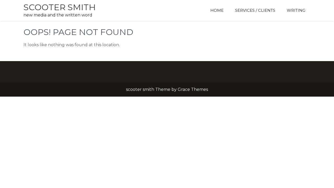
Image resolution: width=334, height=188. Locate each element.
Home (217, 10)
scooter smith (59, 7)
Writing (296, 10)
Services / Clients (255, 10)
